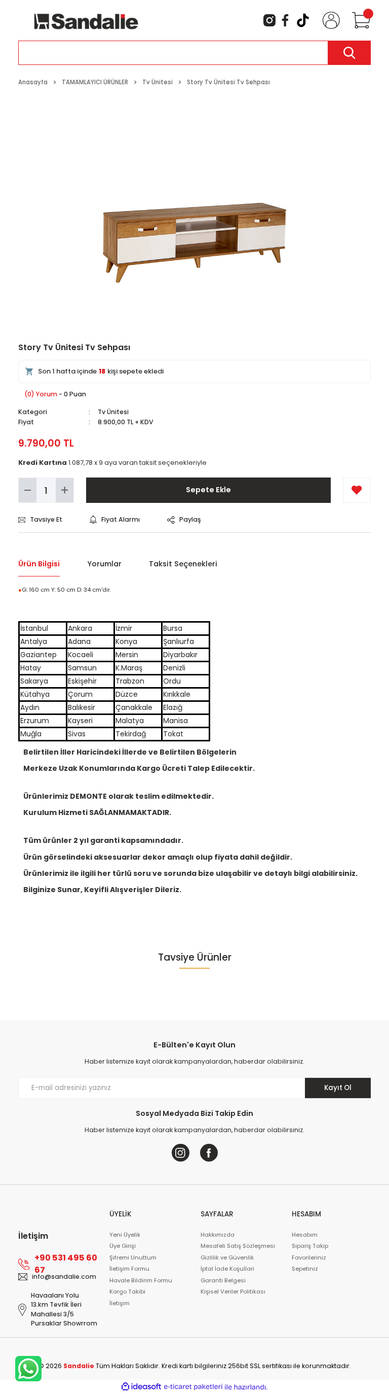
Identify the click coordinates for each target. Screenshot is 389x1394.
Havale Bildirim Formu (140, 1280)
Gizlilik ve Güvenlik (227, 1257)
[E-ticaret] (193, 1387)
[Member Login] (329, 20)
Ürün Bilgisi (39, 564)
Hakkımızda (218, 1235)
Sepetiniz (305, 1269)
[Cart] (359, 20)
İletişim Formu (129, 1269)
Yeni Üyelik (124, 1235)
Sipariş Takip (310, 1246)
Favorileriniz (309, 1257)
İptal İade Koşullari (227, 1269)
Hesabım (305, 1235)
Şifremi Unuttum (133, 1257)
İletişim (119, 1303)
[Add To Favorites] (357, 490)
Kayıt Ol (338, 1088)
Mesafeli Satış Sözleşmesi (238, 1246)
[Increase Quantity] (64, 490)
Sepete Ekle (208, 490)
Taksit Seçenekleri (183, 564)
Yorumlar (104, 564)
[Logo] (86, 20)
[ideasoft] (141, 1386)
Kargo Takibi (127, 1291)
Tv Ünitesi (113, 411)
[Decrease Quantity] (27, 490)
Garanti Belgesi (223, 1280)
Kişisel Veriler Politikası (233, 1291)
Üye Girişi (122, 1246)
